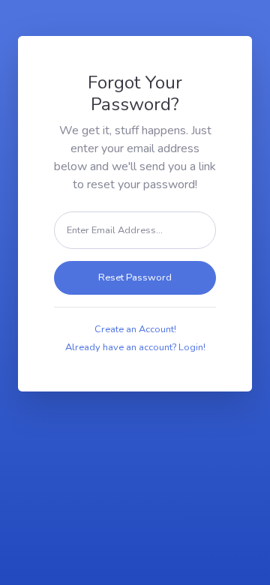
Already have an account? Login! (135, 347)
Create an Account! (135, 329)
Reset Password (135, 277)
